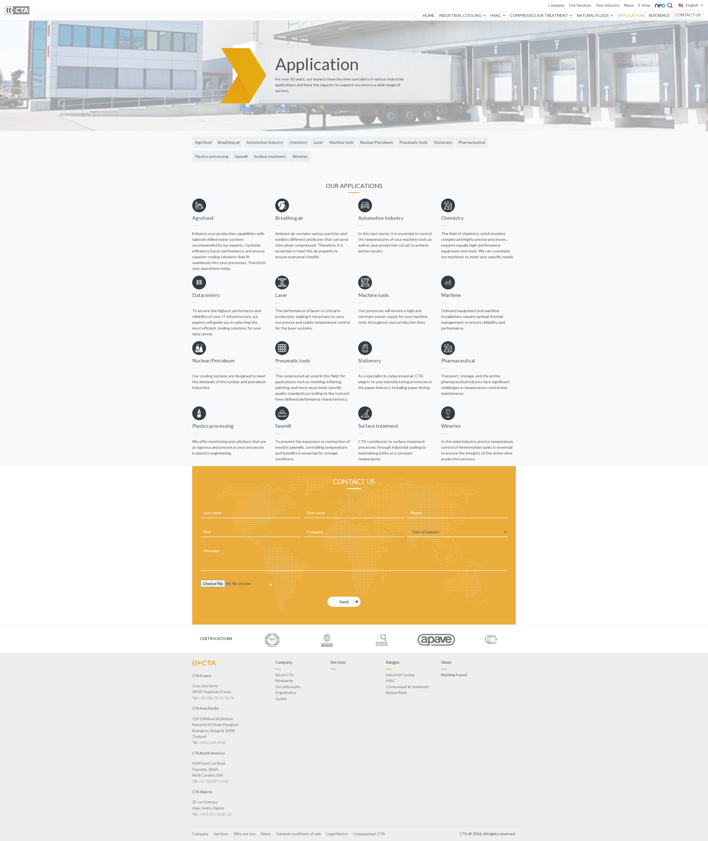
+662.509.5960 (213, 742)
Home (428, 15)
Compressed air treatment (539, 15)
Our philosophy (287, 687)
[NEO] (660, 5)
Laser (318, 142)
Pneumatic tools (413, 142)
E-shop (644, 5)
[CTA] (204, 662)
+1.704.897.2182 (214, 781)
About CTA (284, 675)
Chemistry (298, 142)
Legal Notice (337, 833)
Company (556, 5)
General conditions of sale (298, 833)
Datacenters (206, 295)
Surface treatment (270, 156)
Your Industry (608, 5)
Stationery (443, 142)
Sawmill (241, 156)
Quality (281, 698)
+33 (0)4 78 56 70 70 (216, 698)
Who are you (245, 833)
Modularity (284, 680)
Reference (659, 15)
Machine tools (341, 142)
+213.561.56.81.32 (216, 814)
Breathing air (229, 142)
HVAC (495, 15)
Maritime (451, 295)
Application (631, 15)
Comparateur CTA (369, 833)
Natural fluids (593, 15)
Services (221, 833)
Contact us (688, 14)
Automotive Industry (264, 142)
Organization (285, 692)
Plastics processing (211, 156)
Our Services (580, 5)
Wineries (300, 156)
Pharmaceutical (472, 142)
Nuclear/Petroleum (376, 142)
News (629, 5)
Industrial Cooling (460, 15)
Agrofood (203, 142)
